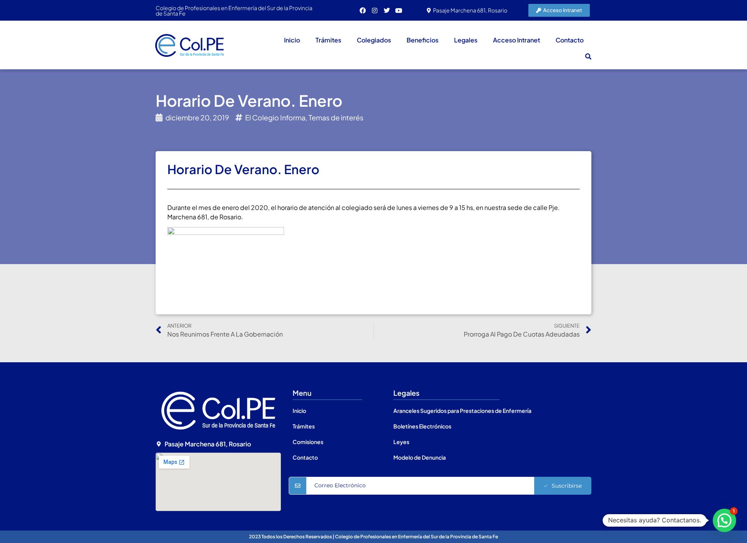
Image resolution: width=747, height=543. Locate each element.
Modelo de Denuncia (419, 457)
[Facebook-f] (362, 10)
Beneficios (422, 40)
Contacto (570, 40)
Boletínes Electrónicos (422, 426)
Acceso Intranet (516, 40)
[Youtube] (399, 10)
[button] (588, 56)
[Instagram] (375, 10)
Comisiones (308, 441)
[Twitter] (387, 10)
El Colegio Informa (275, 117)
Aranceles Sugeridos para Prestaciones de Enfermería (462, 410)
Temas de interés (336, 117)
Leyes (401, 441)
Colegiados (374, 40)
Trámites (328, 40)
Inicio (292, 40)
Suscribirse (567, 485)
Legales (465, 40)
